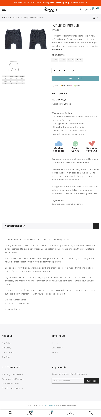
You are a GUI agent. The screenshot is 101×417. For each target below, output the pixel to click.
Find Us (55, 343)
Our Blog (6, 357)
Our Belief (6, 343)
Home (4, 17)
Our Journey (8, 352)
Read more (57, 49)
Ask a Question (59, 93)
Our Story (6, 347)
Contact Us (57, 347)
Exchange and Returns (13, 379)
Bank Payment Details (12, 388)
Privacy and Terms (10, 383)
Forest (12, 17)
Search (55, 352)
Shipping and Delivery (12, 374)
